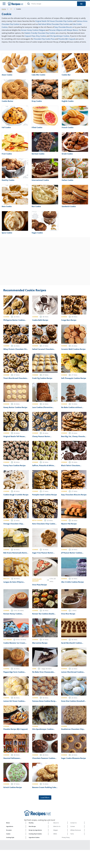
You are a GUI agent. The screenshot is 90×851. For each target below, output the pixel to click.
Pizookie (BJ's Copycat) (66, 39)
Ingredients (9, 826)
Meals (8, 823)
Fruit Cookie (7, 154)
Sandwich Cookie (69, 206)
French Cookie (67, 127)
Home (4, 9)
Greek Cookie (67, 154)
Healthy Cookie (8, 180)
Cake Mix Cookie (38, 75)
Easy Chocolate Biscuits (63, 27)
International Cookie (40, 180)
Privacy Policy (66, 837)
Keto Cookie (7, 206)
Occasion (9, 830)
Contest (72, 826)
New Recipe (32, 826)
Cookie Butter (7, 101)
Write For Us (56, 826)
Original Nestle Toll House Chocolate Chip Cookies (54, 21)
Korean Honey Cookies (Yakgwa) (33, 30)
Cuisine (8, 834)
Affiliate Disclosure (75, 830)
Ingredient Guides (34, 837)
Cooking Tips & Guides (35, 834)
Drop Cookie (37, 101)
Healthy (31, 823)
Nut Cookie (36, 206)
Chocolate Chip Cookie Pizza (44, 39)
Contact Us (73, 823)
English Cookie (68, 101)
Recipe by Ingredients (35, 830)
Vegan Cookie (37, 233)
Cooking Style (10, 837)
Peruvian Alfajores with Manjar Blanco (63, 30)
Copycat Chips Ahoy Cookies (35, 36)
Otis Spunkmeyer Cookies (59, 36)
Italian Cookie (67, 180)
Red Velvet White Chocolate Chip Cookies (53, 24)
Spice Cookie (7, 233)
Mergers (55, 830)
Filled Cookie (37, 127)
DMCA (55, 834)
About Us (56, 823)
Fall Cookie (6, 127)
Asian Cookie (7, 75)
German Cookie (38, 154)
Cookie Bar (66, 75)
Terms (72, 834)
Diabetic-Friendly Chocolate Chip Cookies (39, 33)
